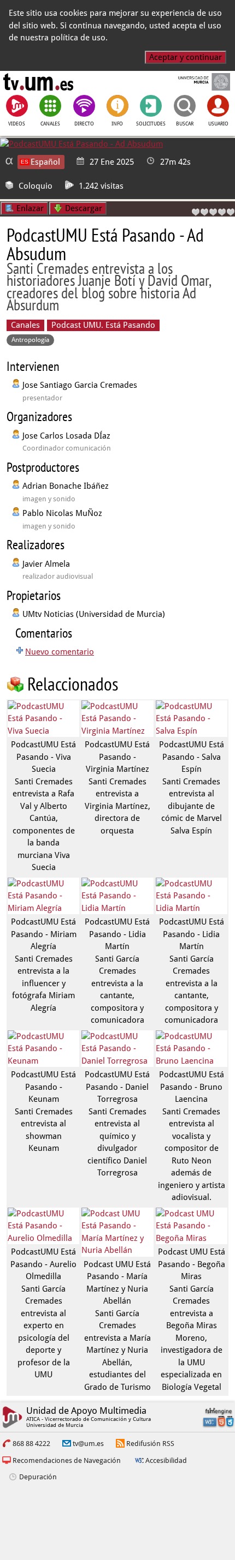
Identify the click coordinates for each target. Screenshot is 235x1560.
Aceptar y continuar (185, 57)
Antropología (30, 340)
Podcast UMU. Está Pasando (103, 325)
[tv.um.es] (38, 82)
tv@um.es (88, 1443)
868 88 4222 (31, 1443)
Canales (25, 325)
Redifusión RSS (150, 1443)
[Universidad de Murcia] (196, 82)
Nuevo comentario (59, 652)
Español (45, 162)
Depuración (38, 1477)
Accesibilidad (166, 1460)
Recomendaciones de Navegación (67, 1460)
